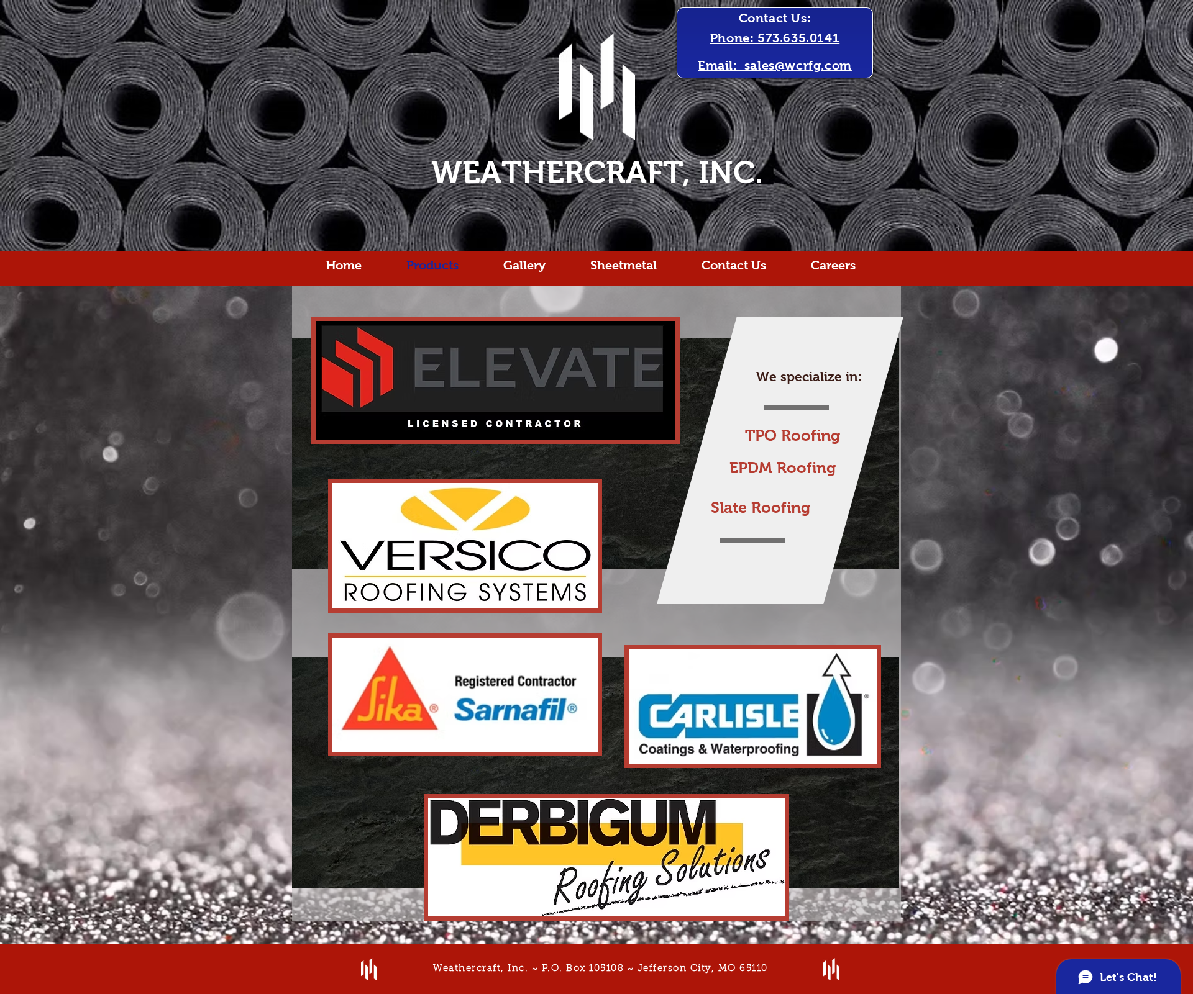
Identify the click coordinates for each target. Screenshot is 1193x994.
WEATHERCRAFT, (560, 172)
